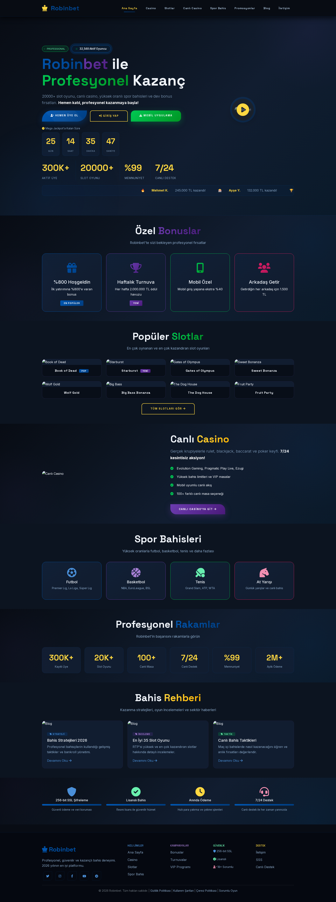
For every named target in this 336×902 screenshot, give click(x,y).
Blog (266, 8)
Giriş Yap (110, 115)
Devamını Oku (58, 761)
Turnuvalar (178, 860)
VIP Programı (180, 867)
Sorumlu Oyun (228, 890)
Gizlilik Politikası (160, 890)
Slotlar (169, 8)
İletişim (284, 8)
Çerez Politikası (206, 890)
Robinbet (64, 8)
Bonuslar (177, 852)
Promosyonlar (244, 8)
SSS (259, 860)
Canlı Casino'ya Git (196, 509)
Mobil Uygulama (157, 115)
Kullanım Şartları (183, 890)
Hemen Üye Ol (66, 115)
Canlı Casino (192, 8)
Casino (151, 8)
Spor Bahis (218, 8)
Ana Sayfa (129, 8)
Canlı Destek (265, 867)
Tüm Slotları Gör (166, 408)
